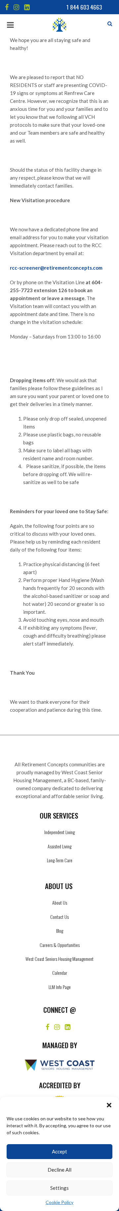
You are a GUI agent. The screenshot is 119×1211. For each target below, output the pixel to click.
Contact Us (59, 916)
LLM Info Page (60, 986)
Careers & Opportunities (60, 944)
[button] (109, 1105)
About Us (59, 902)
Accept (59, 1151)
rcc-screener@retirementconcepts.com (56, 268)
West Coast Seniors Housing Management (59, 958)
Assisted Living (59, 846)
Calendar (59, 972)
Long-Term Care (59, 860)
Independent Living (59, 832)
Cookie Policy (59, 1202)
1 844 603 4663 (84, 7)
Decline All (59, 1170)
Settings (59, 1188)
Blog (59, 930)
